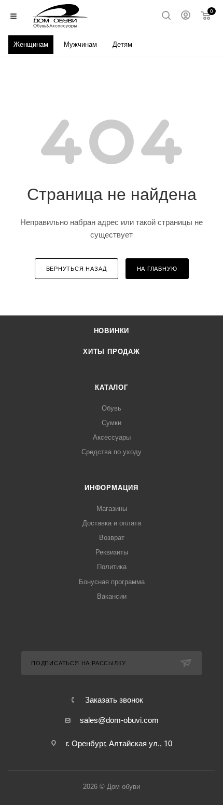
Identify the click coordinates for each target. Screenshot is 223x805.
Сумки (111, 423)
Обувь (111, 408)
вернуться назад (76, 269)
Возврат (111, 538)
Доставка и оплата (111, 523)
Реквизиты (111, 552)
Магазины (111, 508)
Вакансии (112, 596)
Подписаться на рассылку (78, 663)
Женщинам (30, 44)
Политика (112, 567)
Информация (111, 488)
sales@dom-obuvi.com (119, 720)
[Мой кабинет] (185, 16)
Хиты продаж (111, 351)
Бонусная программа (112, 582)
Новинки (112, 331)
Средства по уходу (111, 452)
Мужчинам (80, 44)
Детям (122, 44)
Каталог (111, 387)
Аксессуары (112, 437)
